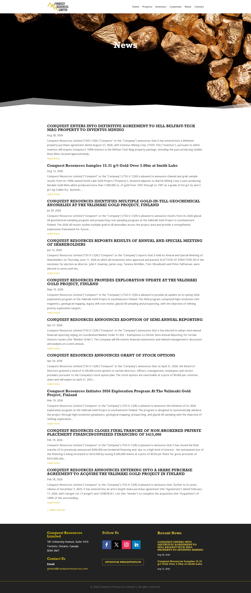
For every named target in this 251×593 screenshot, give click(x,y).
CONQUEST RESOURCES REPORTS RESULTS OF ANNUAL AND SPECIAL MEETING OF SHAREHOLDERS (124, 242)
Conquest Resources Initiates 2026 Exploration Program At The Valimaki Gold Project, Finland (119, 393)
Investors (160, 6)
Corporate (176, 6)
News (188, 6)
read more (53, 158)
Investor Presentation (123, 562)
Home (135, 6)
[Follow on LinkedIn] (136, 544)
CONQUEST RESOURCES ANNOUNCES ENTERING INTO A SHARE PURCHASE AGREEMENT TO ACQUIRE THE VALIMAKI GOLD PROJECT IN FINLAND (119, 472)
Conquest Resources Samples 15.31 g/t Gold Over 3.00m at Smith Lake (112, 165)
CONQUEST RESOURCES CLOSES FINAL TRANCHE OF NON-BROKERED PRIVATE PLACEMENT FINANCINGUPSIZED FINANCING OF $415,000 (124, 432)
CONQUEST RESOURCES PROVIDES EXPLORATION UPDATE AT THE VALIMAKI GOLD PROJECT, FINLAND (122, 282)
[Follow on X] (116, 544)
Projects (147, 6)
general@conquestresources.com (67, 568)
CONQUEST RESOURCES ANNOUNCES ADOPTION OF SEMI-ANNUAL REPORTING (125, 319)
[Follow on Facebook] (106, 544)
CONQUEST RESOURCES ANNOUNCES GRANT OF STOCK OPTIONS (111, 355)
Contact (199, 6)
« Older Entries (56, 510)
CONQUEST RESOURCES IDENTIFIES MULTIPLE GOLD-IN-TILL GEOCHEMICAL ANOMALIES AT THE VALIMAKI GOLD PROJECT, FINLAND (123, 203)
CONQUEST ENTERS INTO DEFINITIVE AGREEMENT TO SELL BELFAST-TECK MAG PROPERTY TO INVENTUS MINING (121, 128)
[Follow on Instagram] (126, 544)
